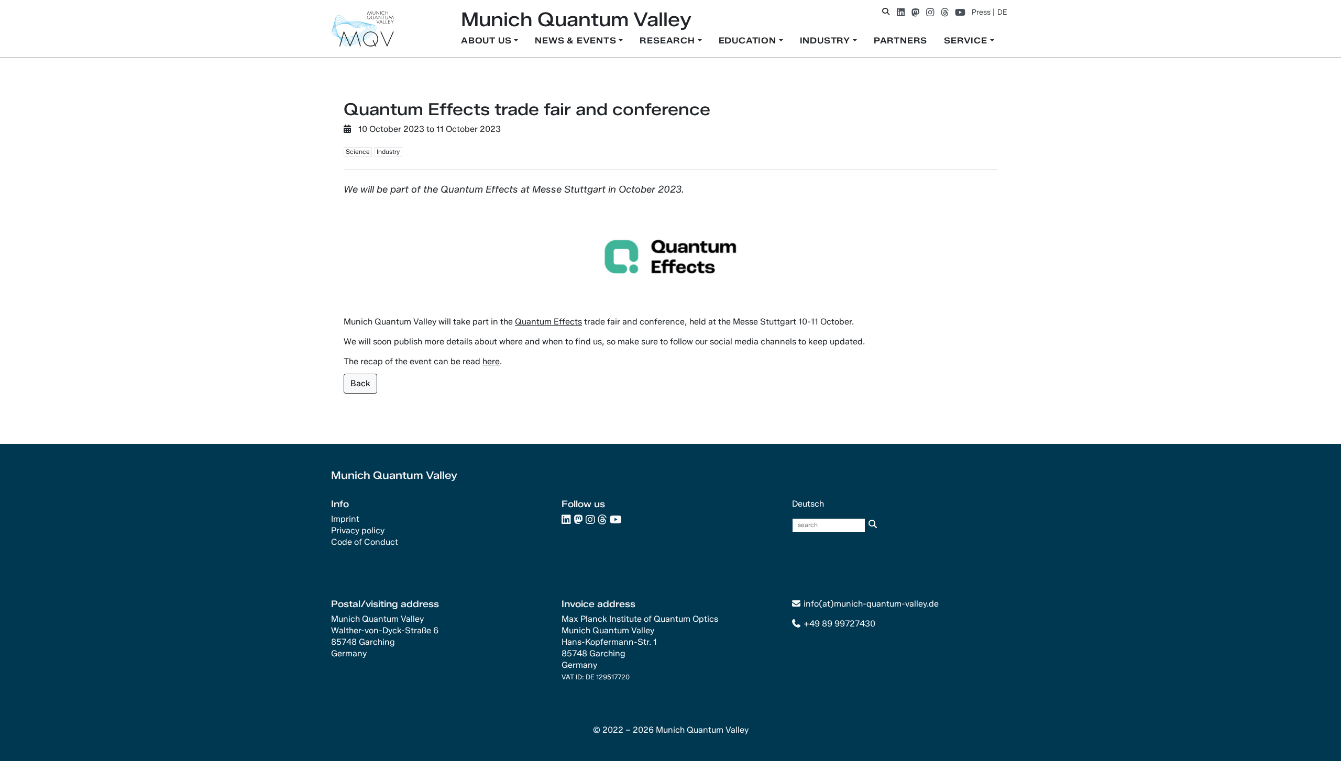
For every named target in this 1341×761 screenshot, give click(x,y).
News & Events (577, 41)
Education (749, 41)
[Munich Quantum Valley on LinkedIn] (901, 12)
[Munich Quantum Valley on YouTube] (960, 12)
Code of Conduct (364, 542)
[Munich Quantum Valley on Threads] (945, 12)
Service (967, 41)
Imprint (345, 519)
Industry (826, 41)
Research (668, 41)
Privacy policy (357, 530)
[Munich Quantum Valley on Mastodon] (915, 12)
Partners (900, 41)
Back (360, 383)
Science (358, 151)
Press (981, 12)
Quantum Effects (548, 322)
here (491, 361)
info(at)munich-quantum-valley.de (871, 604)
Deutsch (808, 504)
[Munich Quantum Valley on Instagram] (930, 12)
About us (487, 41)
